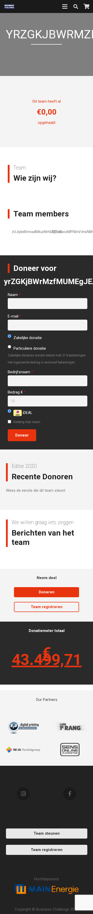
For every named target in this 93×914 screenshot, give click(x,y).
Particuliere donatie (29, 348)
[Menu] (65, 6)
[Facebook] (69, 793)
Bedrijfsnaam (20, 372)
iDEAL (27, 412)
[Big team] (69, 727)
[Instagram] (23, 793)
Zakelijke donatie (27, 337)
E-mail (14, 316)
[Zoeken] (76, 6)
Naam (14, 294)
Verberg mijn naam (26, 422)
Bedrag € (17, 392)
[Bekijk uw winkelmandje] (86, 6)
